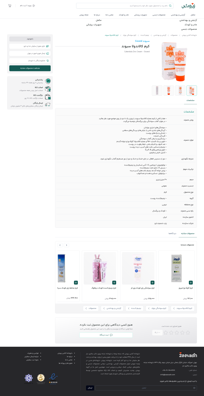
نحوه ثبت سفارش (32, 360)
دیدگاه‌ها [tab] (172, 233)
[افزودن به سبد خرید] (191, 283)
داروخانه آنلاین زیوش (64, 353)
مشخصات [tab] (190, 100)
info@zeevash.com (167, 375)
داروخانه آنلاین (134, 354)
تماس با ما (109, 15)
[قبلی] (66, 245)
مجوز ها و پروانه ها (65, 363)
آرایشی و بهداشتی (178, 15)
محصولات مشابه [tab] (187, 233)
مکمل (193, 15)
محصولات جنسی (159, 15)
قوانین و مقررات (33, 353)
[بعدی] (60, 245)
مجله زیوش (83, 15)
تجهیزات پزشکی (140, 15)
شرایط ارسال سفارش (31, 356)
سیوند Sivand (142, 41)
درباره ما (97, 15)
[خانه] (188, 5)
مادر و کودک (191, 25)
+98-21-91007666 (169, 370)
